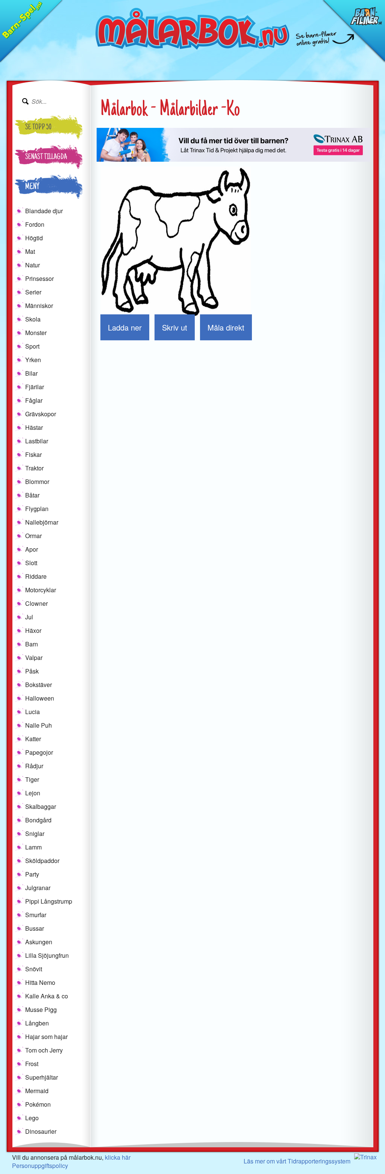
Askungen (38, 941)
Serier (33, 292)
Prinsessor (39, 278)
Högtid (34, 238)
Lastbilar (36, 441)
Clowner (36, 603)
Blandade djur (44, 210)
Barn (31, 644)
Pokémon (38, 1104)
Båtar (32, 495)
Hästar (34, 427)
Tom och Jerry (44, 1050)
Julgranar (37, 887)
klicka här (117, 1157)
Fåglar (33, 400)
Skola (33, 319)
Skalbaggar (40, 806)
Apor (31, 549)
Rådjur (34, 765)
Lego (32, 1117)
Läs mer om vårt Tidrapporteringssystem (297, 1161)
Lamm (33, 847)
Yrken (33, 359)
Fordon (34, 224)
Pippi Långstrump (48, 901)
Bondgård (38, 820)
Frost (31, 1063)
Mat (30, 251)
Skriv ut (174, 327)
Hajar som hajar (46, 1036)
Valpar (33, 657)
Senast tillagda (46, 157)
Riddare (36, 576)
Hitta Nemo (40, 982)
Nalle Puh (38, 725)
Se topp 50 (38, 128)
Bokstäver (38, 684)
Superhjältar (41, 1077)
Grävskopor (40, 414)
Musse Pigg (41, 1009)
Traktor (34, 468)
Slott (31, 562)
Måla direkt (226, 327)
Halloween (39, 698)
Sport (32, 346)
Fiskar (33, 454)
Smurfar (35, 914)
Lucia (32, 711)
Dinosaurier (40, 1131)
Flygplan (37, 508)
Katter (33, 738)
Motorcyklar (40, 589)
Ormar (33, 535)
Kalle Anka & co (46, 996)
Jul (29, 617)
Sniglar (34, 833)
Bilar (31, 373)
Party (32, 874)
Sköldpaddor (42, 860)
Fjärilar (34, 386)
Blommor (37, 481)
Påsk (32, 671)
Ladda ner (125, 327)
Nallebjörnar (41, 522)
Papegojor (39, 752)
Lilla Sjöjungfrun (47, 955)
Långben (37, 1023)
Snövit (33, 969)
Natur (32, 265)
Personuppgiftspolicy (40, 1165)
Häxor (33, 630)
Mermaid (37, 1090)
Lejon (32, 793)
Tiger (32, 779)
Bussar (34, 928)
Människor (39, 305)
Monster (36, 332)
